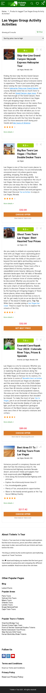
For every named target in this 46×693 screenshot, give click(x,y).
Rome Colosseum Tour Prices (14, 630)
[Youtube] (13, 656)
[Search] (32, 3)
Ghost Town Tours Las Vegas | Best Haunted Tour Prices (29, 238)
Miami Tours (7, 600)
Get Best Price (23, 328)
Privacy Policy (17, 677)
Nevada (26, 70)
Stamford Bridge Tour (10, 623)
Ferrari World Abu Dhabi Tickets (14, 634)
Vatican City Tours (9, 598)
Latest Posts (7, 588)
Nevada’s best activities (32, 378)
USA (31, 70)
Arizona (19, 360)
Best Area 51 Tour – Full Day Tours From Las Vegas (28, 451)
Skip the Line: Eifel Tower (11, 632)
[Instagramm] (8, 656)
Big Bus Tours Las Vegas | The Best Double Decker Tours (29, 154)
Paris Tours (6, 596)
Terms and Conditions (17, 668)
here (35, 565)
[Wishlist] (37, 3)
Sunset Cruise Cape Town (12, 625)
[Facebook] (4, 656)
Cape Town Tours (9, 609)
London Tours (7, 605)
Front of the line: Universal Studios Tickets (18, 628)
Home (4, 11)
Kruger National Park (10, 607)
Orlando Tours (7, 603)
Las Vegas (20, 70)
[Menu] (3, 3)
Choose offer (23, 214)
